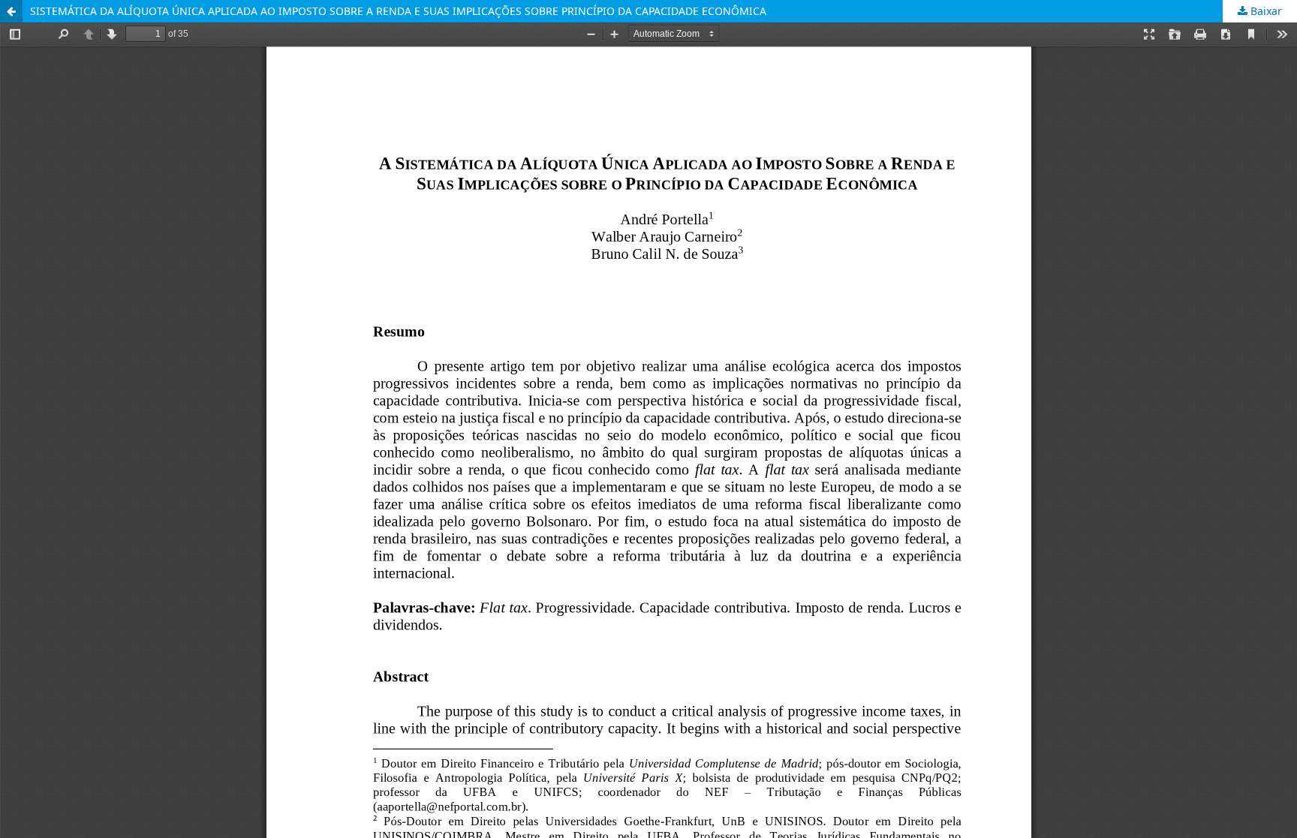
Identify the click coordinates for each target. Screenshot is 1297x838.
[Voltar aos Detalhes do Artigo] (11, 11)
